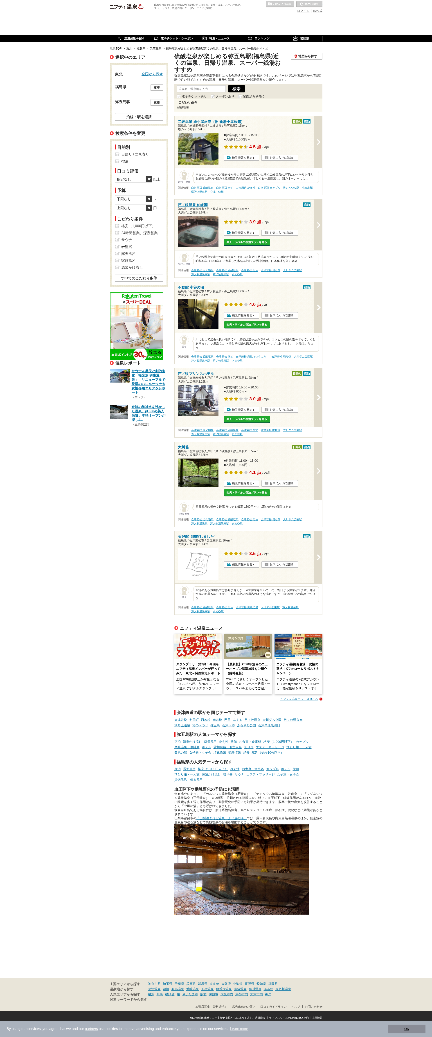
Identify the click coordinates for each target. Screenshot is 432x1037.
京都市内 (241, 994)
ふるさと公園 (246, 725)
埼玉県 (167, 984)
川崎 (160, 994)
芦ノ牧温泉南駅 (200, 274)
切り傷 (249, 747)
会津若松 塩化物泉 (202, 270)
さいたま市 (190, 994)
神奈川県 (154, 984)
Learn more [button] (239, 1029)
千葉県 (179, 984)
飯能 (203, 994)
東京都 (214, 984)
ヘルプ (295, 1006)
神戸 (268, 994)
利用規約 (260, 1017)
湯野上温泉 (182, 725)
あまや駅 (237, 274)
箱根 (166, 989)
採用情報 (317, 1017)
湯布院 (268, 989)
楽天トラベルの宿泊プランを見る (247, 242)
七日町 (194, 720)
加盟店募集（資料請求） (211, 1006)
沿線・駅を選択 (139, 117)
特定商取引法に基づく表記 (236, 1017)
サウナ (239, 774)
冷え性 (223, 741)
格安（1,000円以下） (278, 741)
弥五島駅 (307, 187)
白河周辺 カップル (269, 187)
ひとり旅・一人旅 (299, 747)
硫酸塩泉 (234, 752)
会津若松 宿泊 (249, 270)
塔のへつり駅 (291, 187)
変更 (157, 87)
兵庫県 (191, 984)
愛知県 (261, 984)
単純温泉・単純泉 (187, 747)
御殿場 (213, 994)
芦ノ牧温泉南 (293, 720)
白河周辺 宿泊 (224, 187)
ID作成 (317, 11)
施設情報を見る (242, 157)
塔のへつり (200, 725)
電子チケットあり (194, 96)
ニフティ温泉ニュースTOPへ (299, 699)
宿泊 (177, 741)
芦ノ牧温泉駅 (221, 274)
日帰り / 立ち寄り (135, 154)
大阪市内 (226, 994)
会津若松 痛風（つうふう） (252, 356)
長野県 (249, 984)
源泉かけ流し (192, 741)
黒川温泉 (255, 989)
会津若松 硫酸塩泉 (227, 270)
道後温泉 (240, 989)
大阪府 (226, 984)
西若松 (205, 720)
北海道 (238, 984)
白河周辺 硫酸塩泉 (202, 187)
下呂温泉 (207, 989)
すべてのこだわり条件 (139, 278)
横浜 (151, 994)
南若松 (217, 720)
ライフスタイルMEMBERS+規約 (289, 1017)
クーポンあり (225, 96)
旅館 (234, 741)
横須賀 (170, 994)
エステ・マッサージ (270, 747)
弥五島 (215, 725)
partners (91, 1029)
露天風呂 (210, 741)
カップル (302, 741)
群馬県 (202, 984)
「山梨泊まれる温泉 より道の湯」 (221, 818)
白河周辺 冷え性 (245, 187)
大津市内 (256, 994)
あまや (237, 720)
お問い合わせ (313, 1006)
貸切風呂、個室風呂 (228, 747)
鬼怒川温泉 (283, 989)
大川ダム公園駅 (292, 270)
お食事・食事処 (250, 741)
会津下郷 (228, 725)
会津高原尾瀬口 (269, 725)
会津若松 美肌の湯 (247, 607)
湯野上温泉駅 (199, 191)
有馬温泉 (177, 989)
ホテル (206, 747)
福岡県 (273, 984)
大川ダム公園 (272, 720)
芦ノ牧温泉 (252, 720)
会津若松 (180, 720)
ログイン (303, 11)
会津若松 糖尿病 (270, 430)
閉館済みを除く (254, 96)
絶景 (246, 752)
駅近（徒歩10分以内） (268, 752)
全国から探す (152, 74)
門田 (227, 720)
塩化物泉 (220, 752)
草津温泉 (154, 989)
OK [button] (406, 1029)
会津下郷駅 (217, 191)
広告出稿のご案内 (244, 1006)
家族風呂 (128, 260)
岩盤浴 (126, 247)
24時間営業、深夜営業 (139, 233)
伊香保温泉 (224, 989)
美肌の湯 (180, 752)
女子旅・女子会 (200, 752)
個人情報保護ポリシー (203, 1017)
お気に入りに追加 (281, 157)
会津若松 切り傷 (270, 270)
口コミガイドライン (273, 1006)
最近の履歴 (309, 4)
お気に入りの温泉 (280, 4)
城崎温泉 (192, 989)
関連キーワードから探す (128, 999)
